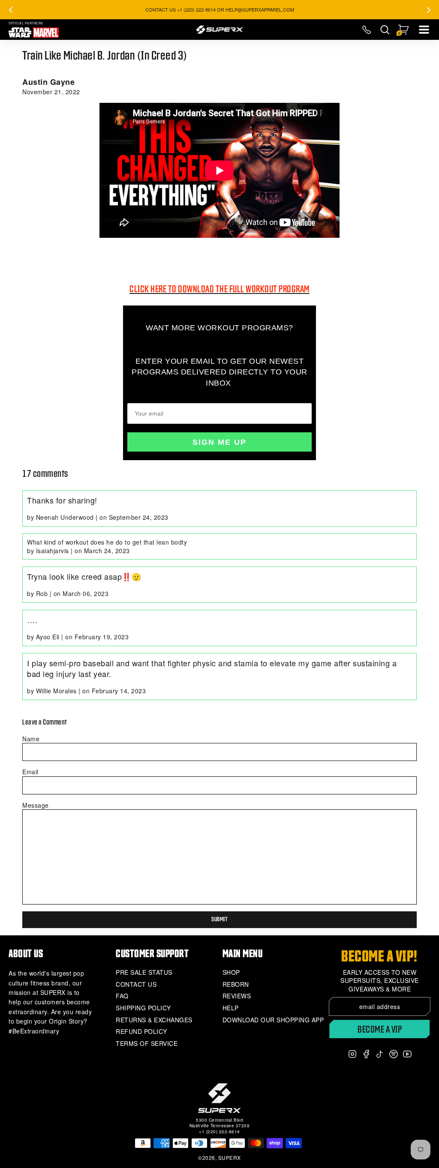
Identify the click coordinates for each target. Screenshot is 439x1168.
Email (30, 771)
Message (35, 805)
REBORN (236, 984)
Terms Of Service (146, 1043)
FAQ (122, 996)
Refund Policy (141, 1031)
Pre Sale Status (144, 972)
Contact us (136, 984)
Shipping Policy (143, 1008)
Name (30, 738)
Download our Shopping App (273, 1020)
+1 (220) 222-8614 (219, 1132)
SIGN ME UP (219, 442)
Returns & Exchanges (154, 1020)
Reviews (237, 996)
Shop (231, 972)
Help (231, 1008)
